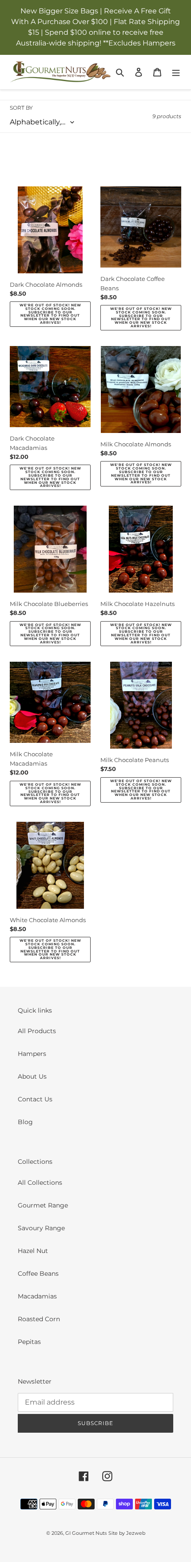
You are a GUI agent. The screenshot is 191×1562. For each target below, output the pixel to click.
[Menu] (176, 72)
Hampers (32, 1054)
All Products (37, 1031)
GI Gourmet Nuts (86, 1533)
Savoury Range (41, 1228)
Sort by (21, 107)
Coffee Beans (38, 1273)
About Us (32, 1076)
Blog (25, 1122)
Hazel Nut (33, 1251)
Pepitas (29, 1342)
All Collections (40, 1183)
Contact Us (35, 1099)
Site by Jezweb (126, 1533)
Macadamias (37, 1296)
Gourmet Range (43, 1205)
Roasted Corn (39, 1319)
